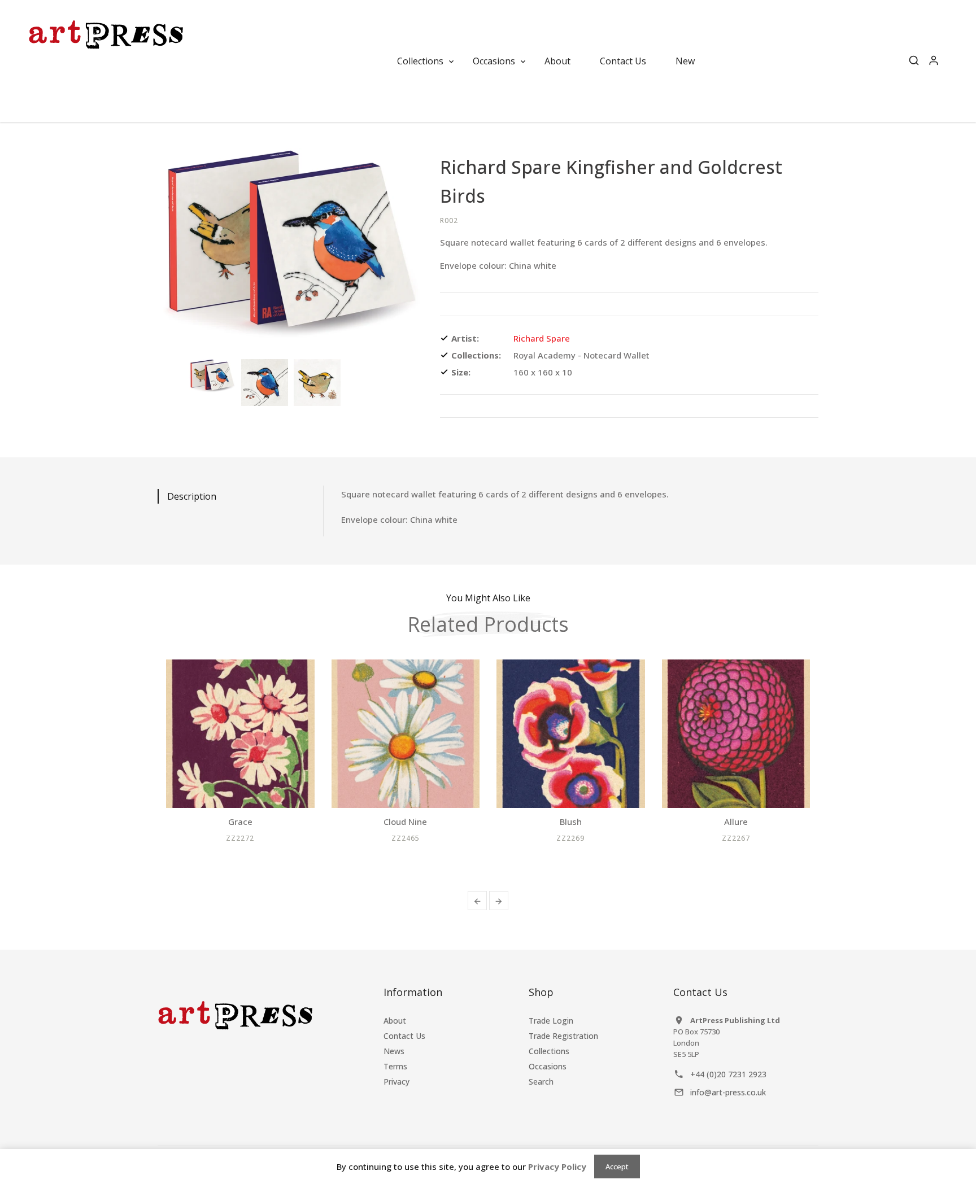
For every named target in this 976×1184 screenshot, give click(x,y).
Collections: (476, 355)
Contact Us (404, 1035)
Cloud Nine (405, 821)
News (394, 1051)
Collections (549, 1051)
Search (541, 1081)
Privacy (396, 1081)
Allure (736, 821)
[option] (212, 376)
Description (191, 496)
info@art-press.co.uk (728, 1092)
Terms (395, 1066)
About (395, 1020)
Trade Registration (563, 1035)
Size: (460, 372)
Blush (571, 821)
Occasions (548, 1066)
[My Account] (933, 61)
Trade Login (551, 1020)
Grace (240, 821)
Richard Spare (541, 338)
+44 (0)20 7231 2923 (728, 1074)
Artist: (465, 338)
